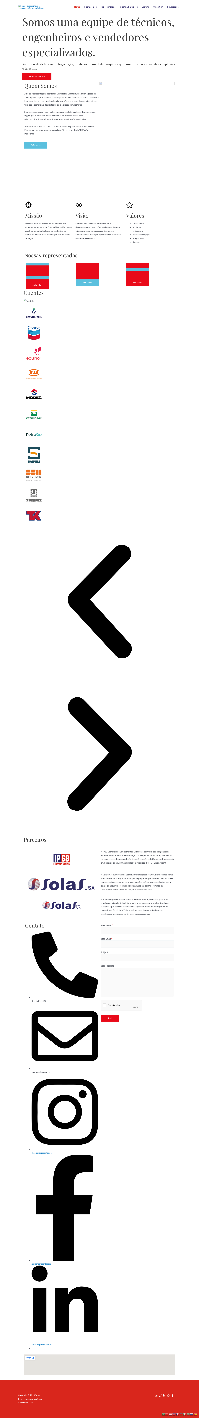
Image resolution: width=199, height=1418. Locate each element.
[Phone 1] (160, 1395)
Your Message (107, 965)
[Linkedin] (164, 1395)
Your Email (106, 938)
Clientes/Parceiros (129, 7)
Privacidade (173, 7)
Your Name (107, 925)
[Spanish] (195, 1414)
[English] (174, 1414)
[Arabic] (163, 1414)
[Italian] (184, 1414)
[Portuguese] (188, 1414)
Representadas (108, 7)
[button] (99, 602)
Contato (145, 7)
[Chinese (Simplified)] (167, 1414)
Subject (104, 952)
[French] (177, 1414)
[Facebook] (172, 1395)
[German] (181, 1414)
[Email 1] (156, 1395)
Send (110, 1018)
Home (77, 7)
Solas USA (158, 7)
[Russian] (191, 1414)
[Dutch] (170, 1414)
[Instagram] (168, 1395)
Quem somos (90, 7)
